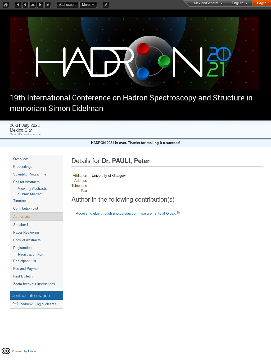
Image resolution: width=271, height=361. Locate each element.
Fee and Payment (26, 269)
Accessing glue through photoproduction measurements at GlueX (126, 213)
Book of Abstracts (27, 240)
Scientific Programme (29, 174)
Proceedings (22, 167)
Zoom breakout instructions (34, 284)
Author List (21, 217)
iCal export (67, 5)
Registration (22, 248)
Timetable (20, 201)
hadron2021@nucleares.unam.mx (46, 304)
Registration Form (31, 254)
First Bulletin (23, 276)
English (237, 3)
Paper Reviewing (26, 232)
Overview (20, 159)
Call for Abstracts (26, 182)
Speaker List (23, 225)
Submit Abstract (30, 194)
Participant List (24, 261)
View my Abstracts (32, 189)
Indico (32, 351)
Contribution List (25, 208)
